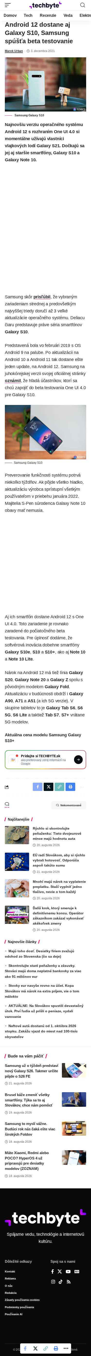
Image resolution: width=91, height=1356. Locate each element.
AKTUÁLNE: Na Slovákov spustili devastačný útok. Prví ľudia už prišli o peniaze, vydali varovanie (44, 1011)
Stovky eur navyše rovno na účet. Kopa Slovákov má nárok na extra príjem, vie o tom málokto (42, 991)
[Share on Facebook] (25, 1348)
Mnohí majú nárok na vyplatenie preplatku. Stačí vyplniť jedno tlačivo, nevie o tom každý (59, 887)
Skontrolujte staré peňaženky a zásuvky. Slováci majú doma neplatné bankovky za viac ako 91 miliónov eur (43, 971)
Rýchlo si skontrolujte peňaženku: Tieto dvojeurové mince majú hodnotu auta (57, 833)
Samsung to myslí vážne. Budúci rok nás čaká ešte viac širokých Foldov (30, 1129)
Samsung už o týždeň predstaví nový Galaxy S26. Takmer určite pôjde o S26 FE (31, 1071)
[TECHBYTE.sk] (45, 5)
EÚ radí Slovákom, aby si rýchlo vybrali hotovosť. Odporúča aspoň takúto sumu (59, 860)
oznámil (13, 380)
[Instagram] (53, 1282)
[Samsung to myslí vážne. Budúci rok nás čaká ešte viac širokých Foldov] (74, 1128)
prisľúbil (41, 296)
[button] (9, 5)
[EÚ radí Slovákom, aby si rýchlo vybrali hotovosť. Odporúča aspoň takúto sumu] (17, 862)
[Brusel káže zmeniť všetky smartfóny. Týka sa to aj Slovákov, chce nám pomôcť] (74, 1099)
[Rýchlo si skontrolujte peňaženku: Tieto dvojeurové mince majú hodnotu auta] (17, 835)
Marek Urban (14, 51)
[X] (60, 1272)
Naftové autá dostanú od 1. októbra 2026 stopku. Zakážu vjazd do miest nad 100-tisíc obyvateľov (41, 1031)
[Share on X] (35, 1348)
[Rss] (69, 1282)
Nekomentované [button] (70, 805)
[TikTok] (60, 1282)
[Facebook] (52, 1272)
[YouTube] (68, 1272)
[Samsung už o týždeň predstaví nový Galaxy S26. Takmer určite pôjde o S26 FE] (74, 1070)
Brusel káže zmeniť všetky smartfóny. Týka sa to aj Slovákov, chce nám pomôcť (29, 1100)
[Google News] (77, 1272)
